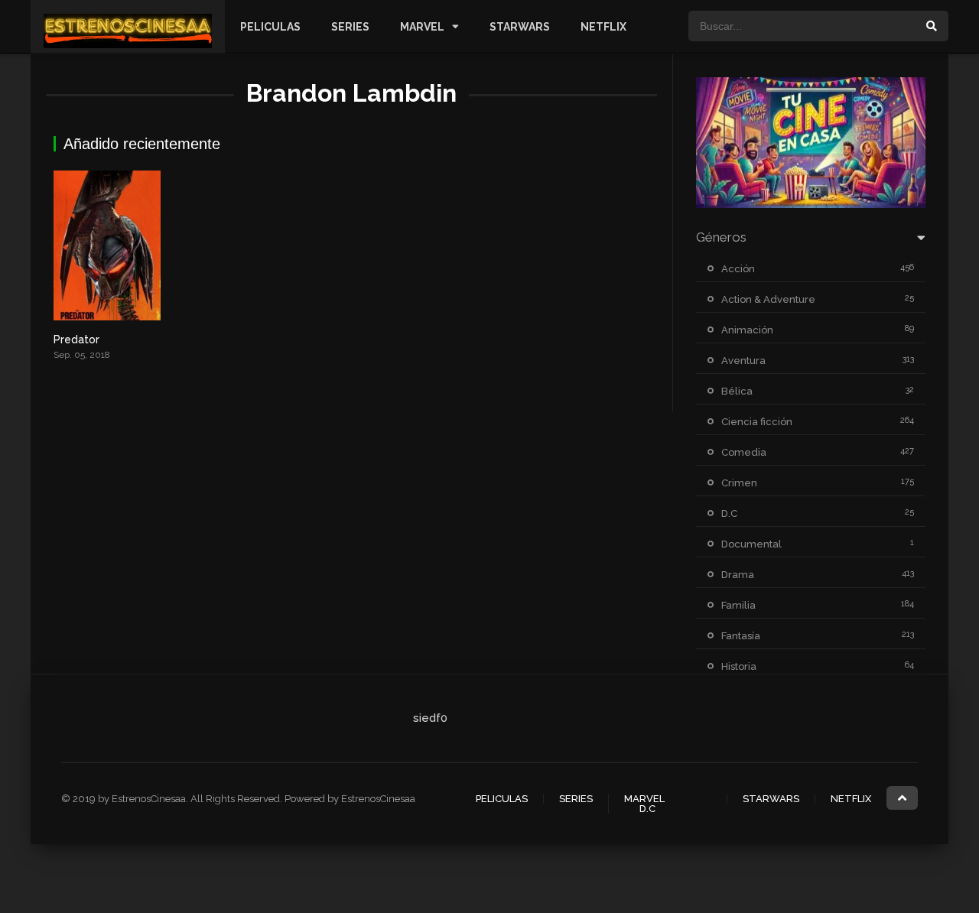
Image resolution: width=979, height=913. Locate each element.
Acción (738, 269)
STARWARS (520, 27)
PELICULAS (270, 27)
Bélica (737, 391)
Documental (751, 544)
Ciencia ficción (756, 421)
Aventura (743, 360)
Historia (738, 666)
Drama (737, 574)
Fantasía (740, 636)
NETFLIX (603, 27)
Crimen (739, 483)
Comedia (743, 452)
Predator (76, 339)
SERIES (350, 27)
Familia (738, 605)
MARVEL (422, 27)
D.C (729, 513)
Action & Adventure (768, 299)
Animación (747, 330)
